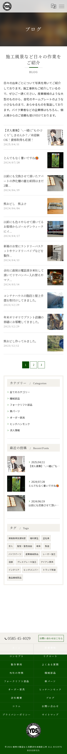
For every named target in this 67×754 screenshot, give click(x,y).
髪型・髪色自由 (24, 546)
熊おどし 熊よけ (15, 204)
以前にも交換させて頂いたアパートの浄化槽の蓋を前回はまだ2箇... (24, 181)
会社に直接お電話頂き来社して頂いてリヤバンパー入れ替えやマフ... (24, 275)
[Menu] (61, 6)
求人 (11, 546)
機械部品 (15, 398)
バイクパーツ (15, 554)
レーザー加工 (49, 554)
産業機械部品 (32, 554)
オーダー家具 (17, 417)
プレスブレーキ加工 (26, 561)
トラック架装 (49, 569)
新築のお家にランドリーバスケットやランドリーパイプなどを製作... (23, 251)
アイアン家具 (47, 561)
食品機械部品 (15, 577)
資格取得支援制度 (17, 538)
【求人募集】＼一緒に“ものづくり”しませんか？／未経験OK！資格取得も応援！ (23, 135)
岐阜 (38, 546)
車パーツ (15, 411)
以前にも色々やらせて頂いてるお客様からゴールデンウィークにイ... (24, 226)
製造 (47, 546)
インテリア (14, 569)
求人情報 (15, 430)
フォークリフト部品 (21, 404)
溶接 (11, 561)
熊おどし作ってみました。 (21, 341)
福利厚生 (34, 538)
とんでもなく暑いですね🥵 (21, 158)
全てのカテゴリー (20, 392)
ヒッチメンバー (31, 569)
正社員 (46, 538)
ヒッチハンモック (20, 424)
